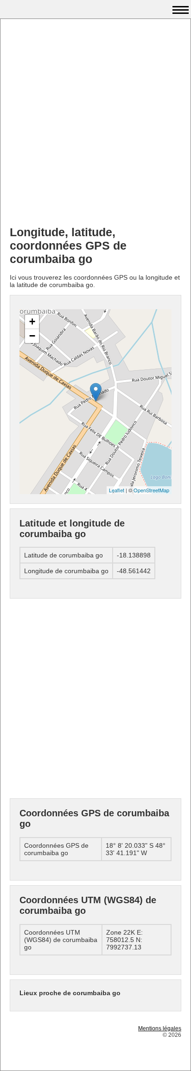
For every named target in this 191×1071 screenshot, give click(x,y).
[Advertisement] (95, 123)
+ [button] (32, 321)
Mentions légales (159, 1028)
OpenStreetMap (151, 490)
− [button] (32, 336)
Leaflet (116, 490)
